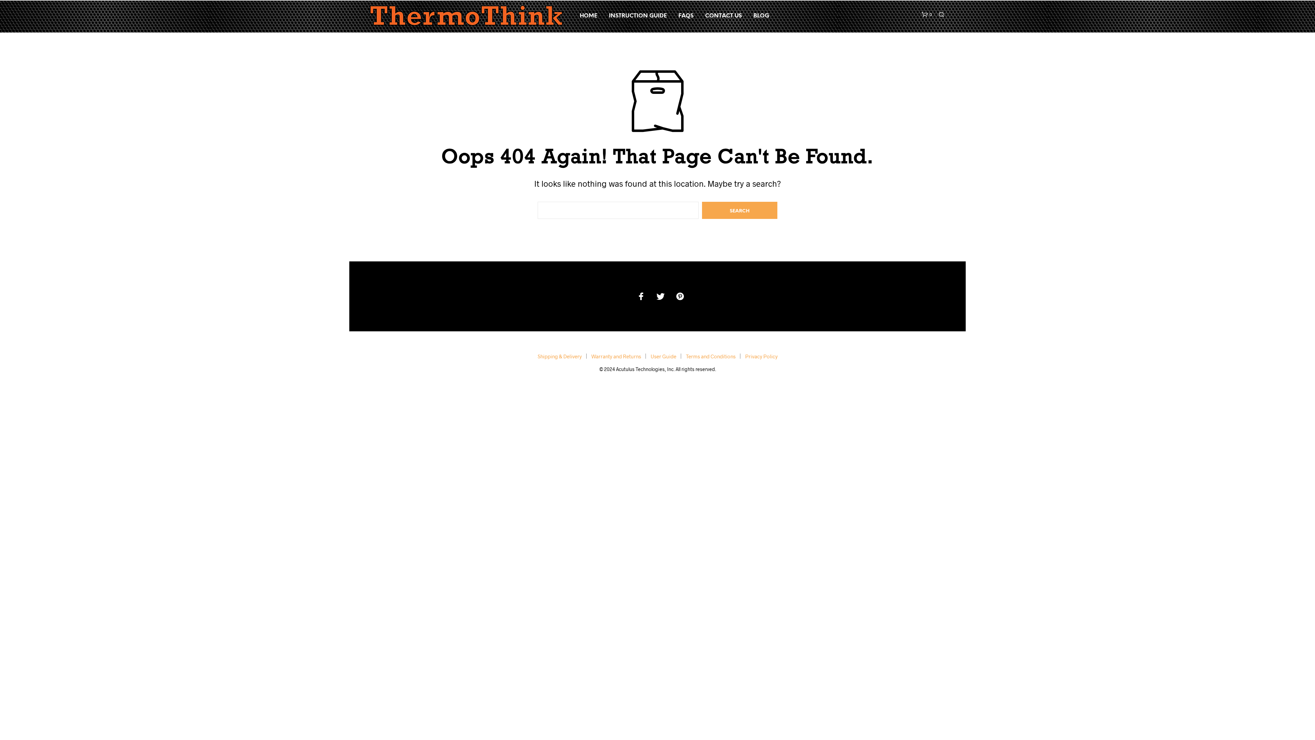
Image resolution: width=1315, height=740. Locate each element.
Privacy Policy (761, 356)
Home (588, 16)
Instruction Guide (638, 16)
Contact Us (723, 16)
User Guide (663, 356)
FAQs (685, 16)
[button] (927, 14)
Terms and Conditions (711, 356)
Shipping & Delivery (560, 356)
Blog (761, 16)
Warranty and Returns (616, 356)
